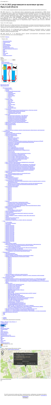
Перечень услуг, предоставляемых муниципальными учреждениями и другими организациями (25, 310)
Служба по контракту (10, 214)
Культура (10, 96)
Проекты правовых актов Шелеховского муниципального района (19, 255)
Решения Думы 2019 (9, 233)
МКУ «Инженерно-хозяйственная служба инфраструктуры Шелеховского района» (25, 306)
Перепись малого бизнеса (13, 185)
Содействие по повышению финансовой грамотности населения (19, 213)
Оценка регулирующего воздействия (13, 133)
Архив (1, 341)
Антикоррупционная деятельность (10, 312)
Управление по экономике (13, 143)
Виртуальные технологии (13, 349)
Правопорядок (8, 175)
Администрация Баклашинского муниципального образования (21, 168)
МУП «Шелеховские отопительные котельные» (18, 298)
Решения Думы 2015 (9, 228)
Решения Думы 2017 (9, 231)
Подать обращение (9, 212)
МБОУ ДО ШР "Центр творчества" (15, 295)
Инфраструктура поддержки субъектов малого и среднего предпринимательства (25, 183)
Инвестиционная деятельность (12, 177)
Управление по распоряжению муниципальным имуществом (21, 142)
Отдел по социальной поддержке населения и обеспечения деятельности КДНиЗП (25, 141)
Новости (7, 36)
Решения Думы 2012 (9, 225)
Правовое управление (12, 138)
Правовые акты (6, 252)
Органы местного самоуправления (12, 163)
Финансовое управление (13, 144)
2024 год (10, 126)
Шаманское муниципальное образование (16, 121)
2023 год (10, 125)
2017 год (10, 189)
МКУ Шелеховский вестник (14, 294)
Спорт (9, 97)
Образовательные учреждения (14, 112)
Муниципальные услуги (8, 277)
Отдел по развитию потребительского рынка (17, 158)
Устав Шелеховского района (11, 254)
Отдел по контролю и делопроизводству (16, 154)
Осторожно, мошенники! (10, 218)
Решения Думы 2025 (9, 239)
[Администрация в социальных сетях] (0, 345)
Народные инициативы (10, 123)
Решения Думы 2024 (9, 238)
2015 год (10, 187)
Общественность (6, 242)
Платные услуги (8, 283)
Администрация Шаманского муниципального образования (21, 170)
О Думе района (8, 222)
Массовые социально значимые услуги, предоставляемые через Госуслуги (21, 308)
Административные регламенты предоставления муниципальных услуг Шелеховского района (25, 278)
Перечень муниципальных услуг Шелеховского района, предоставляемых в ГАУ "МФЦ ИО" (25, 279)
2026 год (10, 128)
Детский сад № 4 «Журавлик (14, 300)
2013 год (10, 272)
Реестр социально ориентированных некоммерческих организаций (19, 162)
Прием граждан (8, 172)
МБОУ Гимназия (11, 290)
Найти (14, 59)
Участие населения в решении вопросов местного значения (20, 245)
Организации (8, 108)
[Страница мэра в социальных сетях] (0, 347)
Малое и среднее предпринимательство (13, 179)
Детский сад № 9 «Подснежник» (15, 285)
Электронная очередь (5, 342)
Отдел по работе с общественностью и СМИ (17, 156)
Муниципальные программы (11, 186)
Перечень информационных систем (13, 211)
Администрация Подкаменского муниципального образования (21, 167)
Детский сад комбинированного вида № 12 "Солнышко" (20, 307)
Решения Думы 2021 (9, 235)
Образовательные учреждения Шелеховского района (19, 203)
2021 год (10, 194)
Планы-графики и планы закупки (15, 209)
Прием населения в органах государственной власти (19, 173)
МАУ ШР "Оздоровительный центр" (16, 299)
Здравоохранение (11, 93)
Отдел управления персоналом (14, 160)
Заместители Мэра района (13, 137)
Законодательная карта (10, 253)
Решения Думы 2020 (9, 234)
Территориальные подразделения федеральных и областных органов (22, 110)
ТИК (4, 314)
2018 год (10, 191)
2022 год (10, 195)
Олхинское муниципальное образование (16, 118)
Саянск (9, 105)
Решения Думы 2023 (9, 237)
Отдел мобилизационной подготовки (16, 148)
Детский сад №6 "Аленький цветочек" (16, 284)
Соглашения (8, 224)
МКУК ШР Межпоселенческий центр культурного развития (21, 297)
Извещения (10, 208)
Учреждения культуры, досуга (14, 113)
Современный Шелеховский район (12, 91)
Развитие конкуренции (13, 178)
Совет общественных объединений (12, 246)
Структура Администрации (11, 135)
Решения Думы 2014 (9, 227)
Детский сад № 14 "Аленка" (14, 287)
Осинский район (11, 104)
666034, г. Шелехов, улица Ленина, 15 (8, 321)
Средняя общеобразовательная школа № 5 (17, 304)
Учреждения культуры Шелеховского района (17, 204)
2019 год (10, 192)
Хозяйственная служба (13, 161)
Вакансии (7, 201)
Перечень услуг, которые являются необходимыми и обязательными (19, 309)
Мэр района (10, 136)
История (7, 90)
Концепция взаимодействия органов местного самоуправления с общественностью (23, 244)
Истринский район (12, 107)
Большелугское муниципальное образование (17, 116)
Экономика (10, 92)
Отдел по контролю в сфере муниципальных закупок (19, 153)
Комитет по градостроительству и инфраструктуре (18, 150)
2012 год (10, 273)
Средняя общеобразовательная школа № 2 (17, 303)
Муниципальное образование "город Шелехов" (18, 115)
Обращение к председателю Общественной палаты (19, 251)
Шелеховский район (7, 87)
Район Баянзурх (11, 102)
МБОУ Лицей (11, 292)
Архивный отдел (11, 145)
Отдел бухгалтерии (12, 146)
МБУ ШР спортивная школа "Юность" (16, 289)
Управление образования (13, 140)
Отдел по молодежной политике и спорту (17, 155)
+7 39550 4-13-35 (4, 322)
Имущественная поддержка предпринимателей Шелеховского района (23, 184)
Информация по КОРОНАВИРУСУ (13, 206)
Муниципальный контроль (11, 134)
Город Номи (10, 100)
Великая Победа (8, 89)
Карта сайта (3, 340)
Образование (10, 94)
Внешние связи (8, 98)
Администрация (6, 131)
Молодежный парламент (10, 223)
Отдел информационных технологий (16, 147)
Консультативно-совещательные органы (14, 174)
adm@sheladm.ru (3, 323)
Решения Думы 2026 (9, 241)
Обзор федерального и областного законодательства (16, 274)
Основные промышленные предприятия (16, 111)
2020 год (10, 193)
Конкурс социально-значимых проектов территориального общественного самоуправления (24, 130)
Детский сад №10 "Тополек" (14, 286)
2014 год (10, 270)
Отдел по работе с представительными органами (18, 157)
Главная (2, 327)
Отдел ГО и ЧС (11, 151)
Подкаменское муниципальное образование (17, 120)
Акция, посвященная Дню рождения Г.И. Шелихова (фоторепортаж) (22, 247)
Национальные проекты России (12, 217)
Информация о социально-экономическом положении (16, 122)
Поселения (7, 114)
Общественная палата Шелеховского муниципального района (18, 249)
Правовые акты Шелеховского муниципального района (17, 256)
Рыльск (9, 103)
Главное (7, 216)
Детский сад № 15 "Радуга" (14, 288)
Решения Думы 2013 (9, 226)
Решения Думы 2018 (9, 232)
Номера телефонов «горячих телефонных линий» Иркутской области (20, 215)
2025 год (10, 127)
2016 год (10, 188)
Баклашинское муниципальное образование (17, 117)
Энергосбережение (9, 176)
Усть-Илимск (10, 106)
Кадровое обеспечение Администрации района (18, 202)
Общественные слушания (10, 243)
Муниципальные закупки (10, 207)
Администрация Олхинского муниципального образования (20, 166)
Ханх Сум (10, 101)
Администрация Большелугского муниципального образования (21, 165)
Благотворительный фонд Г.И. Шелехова (14, 248)
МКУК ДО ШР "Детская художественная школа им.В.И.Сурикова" (22, 293)
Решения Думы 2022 (9, 236)
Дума (4, 221)
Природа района (11, 95)
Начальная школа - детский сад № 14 (16, 302)
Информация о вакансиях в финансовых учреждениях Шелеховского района (24, 205)
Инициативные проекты (10, 124)
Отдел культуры (11, 152)
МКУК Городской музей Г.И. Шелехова (16, 296)
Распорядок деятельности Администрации (14, 171)
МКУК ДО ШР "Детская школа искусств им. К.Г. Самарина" (21, 305)
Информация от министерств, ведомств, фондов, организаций (18, 219)
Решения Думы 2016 (9, 229)
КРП (4, 313)
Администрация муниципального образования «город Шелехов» (22, 164)
